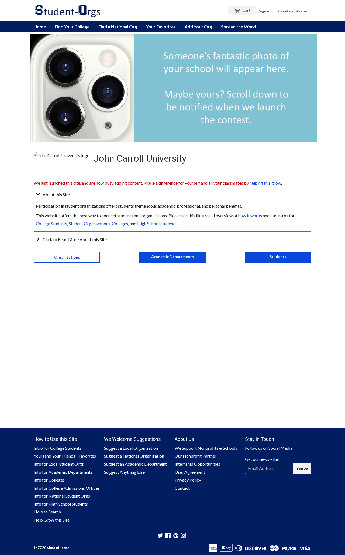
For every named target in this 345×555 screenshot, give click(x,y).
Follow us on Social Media (268, 448)
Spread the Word (238, 26)
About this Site (56, 194)
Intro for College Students (57, 448)
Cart (246, 10)
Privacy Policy (188, 479)
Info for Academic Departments (63, 472)
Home (40, 26)
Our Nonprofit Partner (195, 455)
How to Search (47, 511)
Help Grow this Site (52, 519)
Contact (182, 487)
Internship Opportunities (197, 463)
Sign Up (302, 468)
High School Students (157, 223)
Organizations (67, 257)
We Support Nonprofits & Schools (206, 448)
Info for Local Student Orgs (59, 463)
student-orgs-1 (59, 547)
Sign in (264, 11)
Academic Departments (172, 256)
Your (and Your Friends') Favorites (65, 455)
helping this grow (265, 182)
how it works (250, 215)
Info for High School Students (61, 503)
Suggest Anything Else (124, 472)
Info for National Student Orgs (62, 495)
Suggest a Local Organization (131, 448)
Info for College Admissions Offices (67, 487)
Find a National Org (117, 26)
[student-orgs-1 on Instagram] (183, 536)
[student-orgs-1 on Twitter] (160, 536)
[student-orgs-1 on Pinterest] (176, 536)
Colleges (120, 223)
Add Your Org (198, 26)
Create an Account (294, 11)
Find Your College (72, 26)
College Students (51, 223)
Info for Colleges (49, 479)
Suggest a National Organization (134, 455)
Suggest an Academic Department (135, 463)
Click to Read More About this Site (75, 239)
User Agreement (190, 472)
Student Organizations (89, 223)
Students (278, 256)
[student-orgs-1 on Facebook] (168, 536)
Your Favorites (161, 26)
